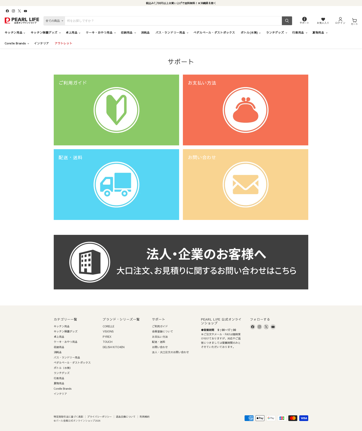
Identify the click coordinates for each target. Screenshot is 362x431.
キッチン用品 (14, 32)
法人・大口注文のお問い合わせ (170, 352)
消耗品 (145, 32)
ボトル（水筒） (63, 368)
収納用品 (127, 32)
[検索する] (287, 20)
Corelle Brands (16, 43)
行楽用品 (298, 32)
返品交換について (126, 416)
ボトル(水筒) (250, 32)
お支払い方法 (160, 336)
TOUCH (107, 342)
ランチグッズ (275, 32)
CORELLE (108, 326)
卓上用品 (72, 32)
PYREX (107, 336)
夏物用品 (318, 32)
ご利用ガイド (160, 326)
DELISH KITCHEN (113, 347)
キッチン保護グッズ (45, 32)
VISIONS (108, 331)
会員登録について (162, 331)
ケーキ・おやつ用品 (100, 32)
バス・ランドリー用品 (171, 32)
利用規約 (145, 416)
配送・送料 (158, 342)
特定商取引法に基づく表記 (68, 416)
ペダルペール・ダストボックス (214, 32)
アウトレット (64, 43)
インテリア (41, 43)
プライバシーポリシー (99, 416)
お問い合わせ (160, 347)
